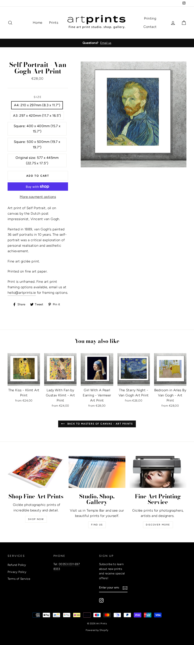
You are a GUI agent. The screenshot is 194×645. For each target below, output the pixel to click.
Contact (149, 27)
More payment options (38, 197)
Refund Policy (17, 565)
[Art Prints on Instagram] (101, 600)
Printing (150, 18)
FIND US (97, 524)
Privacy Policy (17, 572)
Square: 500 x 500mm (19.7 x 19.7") (37, 144)
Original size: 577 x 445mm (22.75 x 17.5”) (37, 160)
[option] (97, 43)
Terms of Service (19, 578)
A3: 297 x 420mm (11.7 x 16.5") (37, 115)
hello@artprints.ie (22, 293)
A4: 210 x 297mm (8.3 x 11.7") (37, 105)
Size (38, 97)
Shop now (36, 519)
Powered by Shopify (97, 630)
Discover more (158, 524)
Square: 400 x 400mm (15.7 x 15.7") (37, 129)
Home (37, 22)
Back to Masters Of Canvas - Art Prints (99, 423)
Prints (53, 22)
